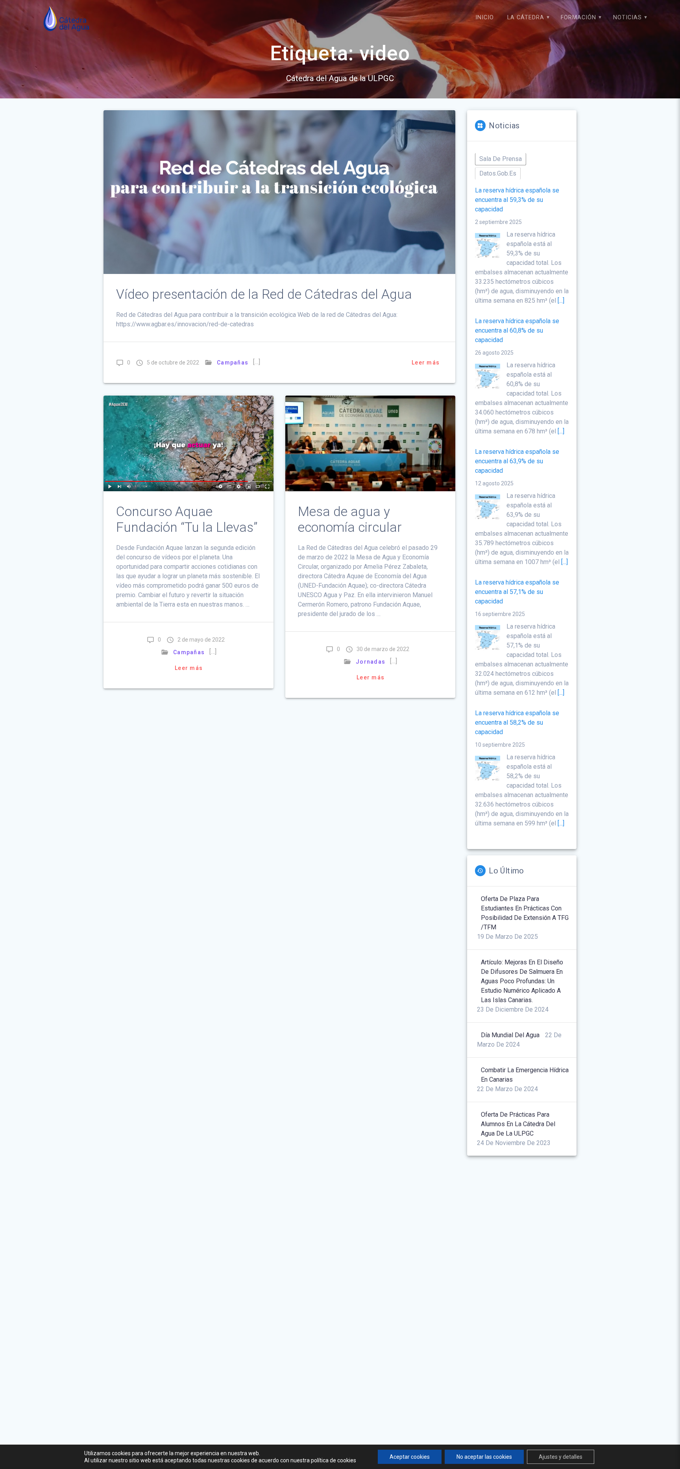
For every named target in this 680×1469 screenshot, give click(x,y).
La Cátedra (525, 17)
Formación (578, 17)
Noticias (627, 17)
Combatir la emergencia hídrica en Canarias (525, 1074)
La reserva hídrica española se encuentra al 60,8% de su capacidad (517, 330)
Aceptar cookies (410, 1457)
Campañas (232, 362)
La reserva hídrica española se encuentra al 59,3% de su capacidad (517, 200)
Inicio (484, 17)
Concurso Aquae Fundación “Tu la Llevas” (186, 519)
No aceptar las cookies (484, 1457)
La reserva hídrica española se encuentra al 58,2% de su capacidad (517, 722)
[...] (561, 300)
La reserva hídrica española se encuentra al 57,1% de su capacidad (517, 592)
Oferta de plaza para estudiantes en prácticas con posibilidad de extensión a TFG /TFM (525, 913)
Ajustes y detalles (560, 1457)
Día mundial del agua (510, 1035)
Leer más (426, 362)
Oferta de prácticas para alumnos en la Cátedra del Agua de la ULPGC (518, 1124)
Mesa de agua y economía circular (350, 519)
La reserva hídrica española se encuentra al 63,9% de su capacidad (517, 461)
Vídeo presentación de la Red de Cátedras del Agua (264, 294)
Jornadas (370, 662)
